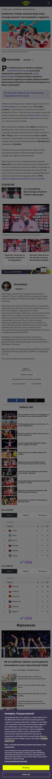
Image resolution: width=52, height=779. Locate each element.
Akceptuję (26, 768)
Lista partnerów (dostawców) (16, 761)
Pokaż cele (26, 774)
